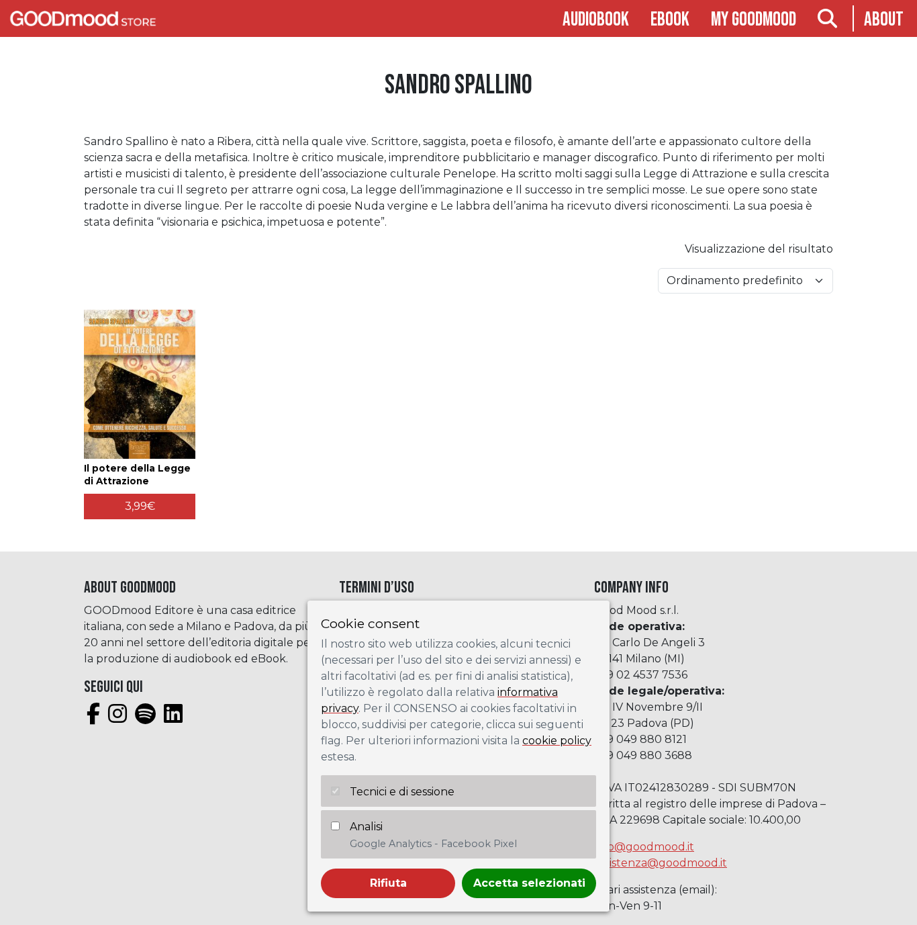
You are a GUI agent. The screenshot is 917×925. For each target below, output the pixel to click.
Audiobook (596, 20)
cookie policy (556, 740)
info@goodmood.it (644, 846)
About (884, 20)
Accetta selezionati (529, 883)
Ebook (669, 20)
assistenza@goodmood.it (660, 862)
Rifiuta (388, 883)
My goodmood (753, 20)
